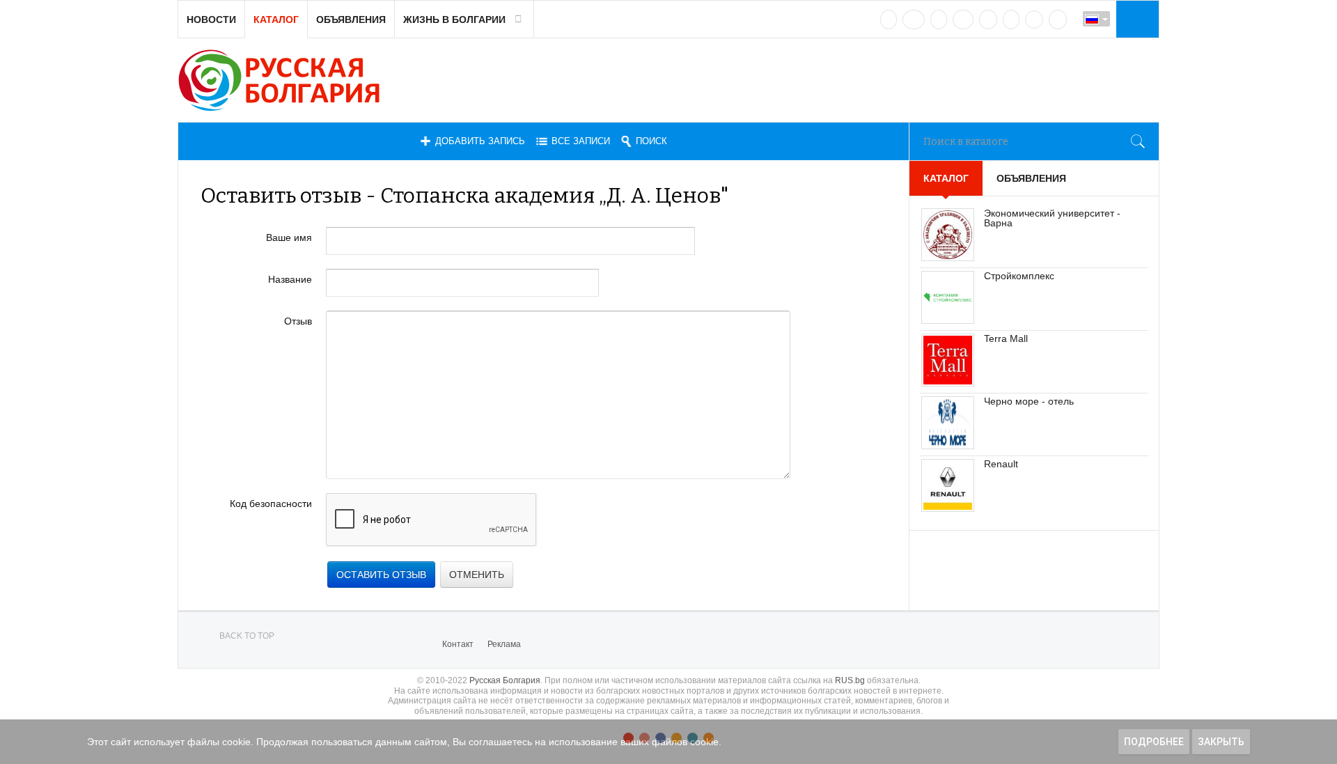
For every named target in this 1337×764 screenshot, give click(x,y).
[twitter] (939, 19)
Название (290, 279)
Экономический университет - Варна (1052, 218)
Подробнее (1154, 741)
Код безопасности (271, 503)
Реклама (504, 644)
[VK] (888, 19)
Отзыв (298, 321)
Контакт (458, 644)
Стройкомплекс (1019, 276)
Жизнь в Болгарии (454, 19)
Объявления (351, 19)
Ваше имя (289, 237)
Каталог (276, 19)
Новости (211, 19)
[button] (1135, 18)
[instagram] (988, 19)
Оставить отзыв (381, 574)
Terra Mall (1006, 338)
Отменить (476, 574)
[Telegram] (1011, 19)
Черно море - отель (1029, 401)
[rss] (1058, 19)
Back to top (246, 636)
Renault (1001, 464)
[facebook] (914, 19)
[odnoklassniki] (963, 19)
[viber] (1034, 19)
